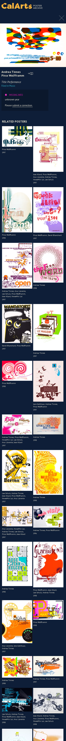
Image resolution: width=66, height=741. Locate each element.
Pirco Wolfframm (12, 75)
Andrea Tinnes (11, 72)
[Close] (61, 19)
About (60, 5)
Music (8, 85)
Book (59, 9)
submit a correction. (22, 105)
